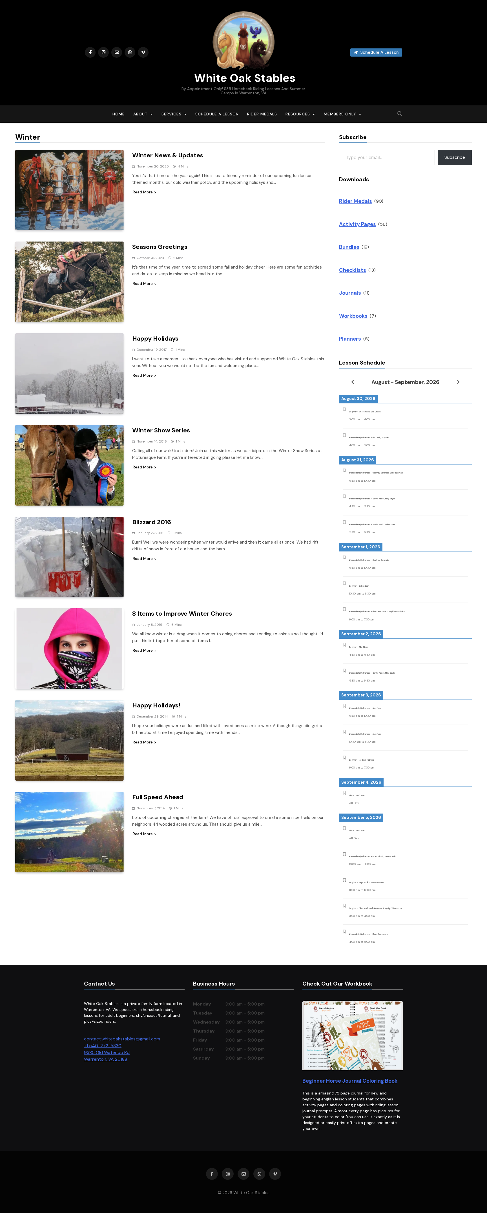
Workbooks (353, 316)
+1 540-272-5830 (102, 1046)
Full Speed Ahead (157, 797)
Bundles (349, 247)
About (140, 114)
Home (118, 114)
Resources (297, 114)
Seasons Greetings (159, 247)
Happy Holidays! (156, 705)
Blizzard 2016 (151, 522)
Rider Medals (262, 114)
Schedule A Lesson (217, 114)
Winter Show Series (161, 430)
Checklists (352, 270)
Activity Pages (357, 224)
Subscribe (454, 157)
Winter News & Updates (167, 155)
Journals (350, 292)
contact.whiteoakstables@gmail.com (122, 1039)
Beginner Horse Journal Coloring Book (349, 1080)
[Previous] (352, 382)
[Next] (458, 382)
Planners (350, 338)
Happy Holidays (155, 338)
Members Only (340, 114)
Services (171, 114)
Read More (143, 192)
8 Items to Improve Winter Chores (182, 613)
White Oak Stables (243, 78)
